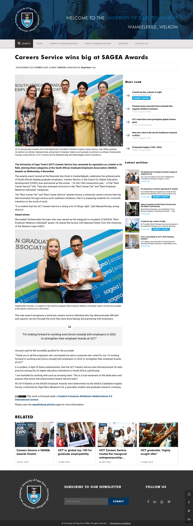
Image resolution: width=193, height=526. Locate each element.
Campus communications (64, 43)
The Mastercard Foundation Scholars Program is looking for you (159, 173)
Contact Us (141, 43)
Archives (123, 43)
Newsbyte (21, 425)
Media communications (98, 43)
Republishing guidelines (120, 523)
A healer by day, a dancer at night (147, 92)
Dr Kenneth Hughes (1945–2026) (147, 147)
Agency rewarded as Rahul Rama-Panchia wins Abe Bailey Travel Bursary (158, 205)
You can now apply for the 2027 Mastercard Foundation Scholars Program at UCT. (157, 178)
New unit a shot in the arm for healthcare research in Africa (154, 134)
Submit (118, 501)
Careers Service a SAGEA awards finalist (33, 452)
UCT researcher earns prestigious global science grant (154, 120)
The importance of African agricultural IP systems (159, 189)
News (40, 43)
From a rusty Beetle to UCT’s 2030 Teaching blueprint (157, 238)
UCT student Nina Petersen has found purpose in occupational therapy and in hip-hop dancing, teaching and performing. (159, 225)
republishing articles (43, 404)
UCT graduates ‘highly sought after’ (155, 452)
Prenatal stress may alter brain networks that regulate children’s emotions (152, 107)
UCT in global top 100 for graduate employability (75, 452)
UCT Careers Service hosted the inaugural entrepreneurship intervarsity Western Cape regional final (116, 454)
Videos (103, 425)
